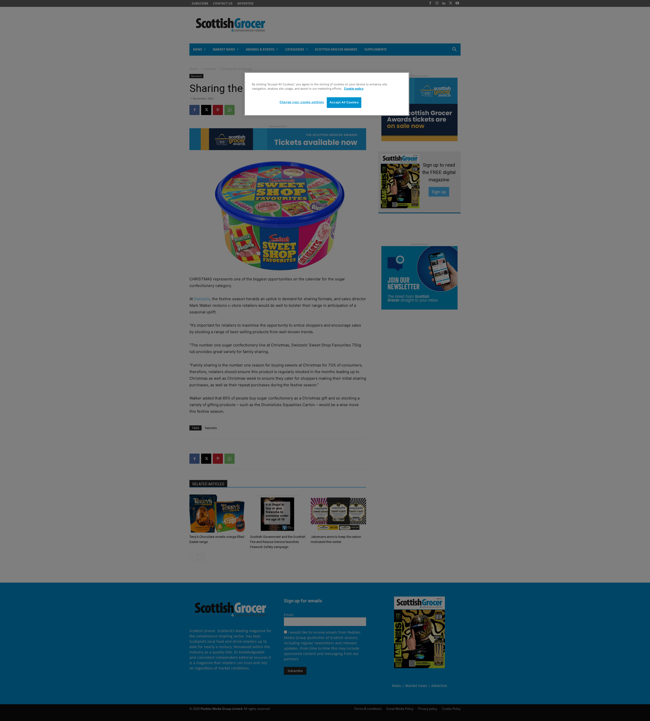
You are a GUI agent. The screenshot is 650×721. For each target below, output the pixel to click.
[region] (326, 94)
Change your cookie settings (302, 102)
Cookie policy (354, 88)
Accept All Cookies (344, 102)
